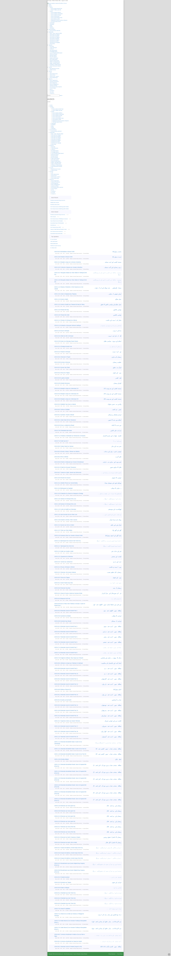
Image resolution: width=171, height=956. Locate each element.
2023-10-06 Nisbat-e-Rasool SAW (63, 256)
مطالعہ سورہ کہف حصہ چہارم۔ (111, 631)
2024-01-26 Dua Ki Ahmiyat (61, 330)
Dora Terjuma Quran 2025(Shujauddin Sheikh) (59, 206)
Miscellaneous (53, 225)
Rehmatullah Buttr (54, 243)
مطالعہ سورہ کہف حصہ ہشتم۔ (112, 652)
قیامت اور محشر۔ (116, 556)
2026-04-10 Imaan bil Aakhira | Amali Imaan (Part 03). (68, 858)
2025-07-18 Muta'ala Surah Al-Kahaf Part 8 (65, 652)
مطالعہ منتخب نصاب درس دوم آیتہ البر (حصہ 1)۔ (106, 765)
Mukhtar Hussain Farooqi (55, 245)
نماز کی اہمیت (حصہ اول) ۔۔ (112, 499)
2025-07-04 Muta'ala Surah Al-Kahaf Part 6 (65, 642)
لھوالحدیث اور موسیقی (114, 509)
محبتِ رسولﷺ (117, 251)
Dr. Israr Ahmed (53, 239)
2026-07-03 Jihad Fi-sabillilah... (62, 908)
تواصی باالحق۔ (117, 309)
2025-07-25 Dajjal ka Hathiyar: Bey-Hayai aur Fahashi (68, 658)
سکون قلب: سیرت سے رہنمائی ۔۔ (111, 472)
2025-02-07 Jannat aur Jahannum (63, 561)
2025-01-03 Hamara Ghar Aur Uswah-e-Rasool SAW (68, 535)
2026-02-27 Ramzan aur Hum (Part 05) (64, 826)
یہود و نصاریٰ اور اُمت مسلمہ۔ (112, 267)
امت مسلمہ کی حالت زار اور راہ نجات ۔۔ (107, 935)
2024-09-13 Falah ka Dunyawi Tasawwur (65, 467)
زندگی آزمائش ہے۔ (115, 346)
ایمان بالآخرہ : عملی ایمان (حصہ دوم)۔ (108, 853)
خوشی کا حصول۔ (116, 478)
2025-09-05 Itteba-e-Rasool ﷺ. (62, 689)
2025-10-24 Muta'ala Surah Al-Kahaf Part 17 (66, 726)
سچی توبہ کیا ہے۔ (115, 583)
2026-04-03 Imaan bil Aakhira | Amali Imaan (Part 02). (68, 853)
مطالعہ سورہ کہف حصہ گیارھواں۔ (111, 679)
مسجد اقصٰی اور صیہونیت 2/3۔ (112, 393)
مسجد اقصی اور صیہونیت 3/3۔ (112, 399)
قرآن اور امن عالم (116, 525)
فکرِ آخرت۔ (118, 456)
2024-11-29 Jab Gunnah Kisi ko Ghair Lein (65, 514)
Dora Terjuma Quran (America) (56, 231)
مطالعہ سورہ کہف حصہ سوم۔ (112, 626)
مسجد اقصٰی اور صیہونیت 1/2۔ (112, 388)
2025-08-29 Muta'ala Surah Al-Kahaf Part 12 (66, 684)
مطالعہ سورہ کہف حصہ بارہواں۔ (111, 684)
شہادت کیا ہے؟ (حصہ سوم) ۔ (112, 903)
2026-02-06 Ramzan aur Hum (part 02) (64, 811)
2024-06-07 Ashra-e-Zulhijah (62, 409)
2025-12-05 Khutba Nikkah (61, 759)
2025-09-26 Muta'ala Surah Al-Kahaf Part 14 (66, 705)
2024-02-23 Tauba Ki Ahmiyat (62, 351)
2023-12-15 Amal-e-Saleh (61, 299)
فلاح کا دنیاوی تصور (115, 467)
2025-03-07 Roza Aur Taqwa (62, 577)
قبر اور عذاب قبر (116, 551)
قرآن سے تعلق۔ (116, 367)
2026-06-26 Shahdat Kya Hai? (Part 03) (65, 903)
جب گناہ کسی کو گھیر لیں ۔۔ (111, 514)
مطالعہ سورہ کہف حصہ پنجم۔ (112, 637)
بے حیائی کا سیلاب (116, 488)
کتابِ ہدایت (117, 887)
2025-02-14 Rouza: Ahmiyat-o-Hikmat (64, 567)
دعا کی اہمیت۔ (116, 330)
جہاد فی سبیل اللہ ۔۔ (114, 908)
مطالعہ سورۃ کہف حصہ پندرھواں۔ (111, 710)
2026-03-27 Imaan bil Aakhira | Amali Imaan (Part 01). (68, 847)
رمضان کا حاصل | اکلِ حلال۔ (113, 842)
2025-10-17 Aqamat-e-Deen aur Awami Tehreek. (67, 721)
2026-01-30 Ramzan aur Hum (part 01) (64, 805)
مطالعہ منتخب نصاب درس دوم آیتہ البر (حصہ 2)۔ (106, 772)
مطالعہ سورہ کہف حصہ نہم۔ (112, 668)
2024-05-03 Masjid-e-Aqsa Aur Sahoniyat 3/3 (66, 399)
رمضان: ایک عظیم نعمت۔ (113, 572)
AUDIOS (48, 101)
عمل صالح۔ (118, 299)
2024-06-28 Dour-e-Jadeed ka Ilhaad (64, 425)
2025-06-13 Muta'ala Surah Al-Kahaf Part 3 (65, 626)
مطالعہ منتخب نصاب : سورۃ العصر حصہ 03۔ (108, 754)
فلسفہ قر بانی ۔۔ (115, 877)
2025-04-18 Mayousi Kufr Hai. (62, 598)
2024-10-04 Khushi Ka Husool (62, 477)
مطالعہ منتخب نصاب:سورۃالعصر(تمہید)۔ (108, 742)
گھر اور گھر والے (116, 530)
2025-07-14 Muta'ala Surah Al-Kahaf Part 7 (65, 647)
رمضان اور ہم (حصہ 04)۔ (113, 821)
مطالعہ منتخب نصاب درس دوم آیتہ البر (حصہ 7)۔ (106, 799)
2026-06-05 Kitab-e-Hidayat (61, 887)
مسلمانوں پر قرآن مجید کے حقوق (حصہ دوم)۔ (106, 871)
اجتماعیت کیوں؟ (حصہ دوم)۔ (112, 546)
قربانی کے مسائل (116, 621)
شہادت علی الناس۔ (115, 430)
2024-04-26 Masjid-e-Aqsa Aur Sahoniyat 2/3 (66, 393)
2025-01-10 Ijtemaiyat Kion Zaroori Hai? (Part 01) (67, 540)
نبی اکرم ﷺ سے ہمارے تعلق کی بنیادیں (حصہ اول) (106, 921)
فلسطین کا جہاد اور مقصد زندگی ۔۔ (109, 493)
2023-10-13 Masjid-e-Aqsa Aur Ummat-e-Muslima (67, 262)
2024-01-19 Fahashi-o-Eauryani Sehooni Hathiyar (67, 325)
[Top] (169, 954)
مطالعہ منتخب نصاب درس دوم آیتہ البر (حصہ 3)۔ (106, 779)
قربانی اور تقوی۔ (116, 882)
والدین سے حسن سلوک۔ (114, 404)
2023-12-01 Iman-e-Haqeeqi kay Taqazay (65, 294)
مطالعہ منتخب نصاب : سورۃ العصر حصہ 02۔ (108, 749)
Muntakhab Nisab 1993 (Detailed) (57, 223)
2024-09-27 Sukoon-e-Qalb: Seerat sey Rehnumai (67, 472)
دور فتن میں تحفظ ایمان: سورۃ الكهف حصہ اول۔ (106, 604)
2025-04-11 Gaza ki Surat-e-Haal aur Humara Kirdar (68, 593)
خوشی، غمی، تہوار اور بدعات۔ (112, 451)
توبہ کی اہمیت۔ (116, 351)
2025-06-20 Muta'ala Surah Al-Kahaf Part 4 (65, 631)
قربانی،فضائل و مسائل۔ (114, 414)
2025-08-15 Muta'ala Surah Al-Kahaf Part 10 (66, 673)
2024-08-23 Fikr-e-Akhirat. (61, 456)
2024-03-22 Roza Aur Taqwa (62, 372)
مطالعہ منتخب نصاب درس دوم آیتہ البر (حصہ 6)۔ (106, 793)
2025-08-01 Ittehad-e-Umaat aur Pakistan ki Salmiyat (68, 663)
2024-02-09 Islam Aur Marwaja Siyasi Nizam (66, 341)
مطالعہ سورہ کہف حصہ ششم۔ (111, 642)
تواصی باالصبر (117, 315)
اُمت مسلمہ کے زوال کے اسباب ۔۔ (110, 941)
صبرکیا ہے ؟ (117, 441)
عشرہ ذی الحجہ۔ (116, 409)
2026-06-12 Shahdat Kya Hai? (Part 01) (65, 893)
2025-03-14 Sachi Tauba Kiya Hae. (63, 582)
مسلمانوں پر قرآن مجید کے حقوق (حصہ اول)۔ (106, 864)
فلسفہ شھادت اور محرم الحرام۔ (111, 435)
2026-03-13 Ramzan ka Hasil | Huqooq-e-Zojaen (67, 837)
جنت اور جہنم (117, 562)
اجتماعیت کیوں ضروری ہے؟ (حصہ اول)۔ (108, 541)
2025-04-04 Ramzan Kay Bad (62, 588)
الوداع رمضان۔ (117, 383)
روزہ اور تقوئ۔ (116, 577)
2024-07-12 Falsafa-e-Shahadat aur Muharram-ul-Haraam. (70, 435)
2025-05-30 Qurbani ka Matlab (62, 616)
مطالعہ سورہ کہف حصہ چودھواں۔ (111, 705)
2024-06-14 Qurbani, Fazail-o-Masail (64, 414)
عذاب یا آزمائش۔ (116, 700)
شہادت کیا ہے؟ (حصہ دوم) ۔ (112, 898)
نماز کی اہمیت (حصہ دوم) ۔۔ (112, 504)
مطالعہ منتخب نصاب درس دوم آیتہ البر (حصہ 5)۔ (106, 786)
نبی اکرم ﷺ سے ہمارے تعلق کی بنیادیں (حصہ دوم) (106, 928)
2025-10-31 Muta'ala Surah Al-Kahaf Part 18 (66, 731)
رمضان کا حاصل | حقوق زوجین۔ (112, 837)
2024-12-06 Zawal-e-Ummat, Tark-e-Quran (65, 519)
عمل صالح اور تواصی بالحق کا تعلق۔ (110, 304)
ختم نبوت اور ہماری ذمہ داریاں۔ (111, 462)
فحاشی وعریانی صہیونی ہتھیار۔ (110, 325)
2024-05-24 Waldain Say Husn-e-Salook (65, 404)
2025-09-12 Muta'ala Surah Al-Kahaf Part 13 (66, 694)
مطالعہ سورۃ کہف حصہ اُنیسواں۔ (111, 736)
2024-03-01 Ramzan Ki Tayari (62, 357)
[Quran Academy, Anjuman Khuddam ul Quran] (57, 3)
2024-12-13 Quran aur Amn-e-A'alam (64, 525)
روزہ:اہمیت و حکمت (115, 567)
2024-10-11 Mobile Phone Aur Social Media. (66, 483)
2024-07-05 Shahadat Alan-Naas (63, 430)
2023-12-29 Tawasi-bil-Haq (61, 309)
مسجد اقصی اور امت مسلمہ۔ (112, 262)
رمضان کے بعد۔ (116, 588)
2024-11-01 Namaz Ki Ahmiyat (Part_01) (65, 498)
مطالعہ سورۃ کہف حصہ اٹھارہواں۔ (110, 731)
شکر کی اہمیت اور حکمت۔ (113, 320)
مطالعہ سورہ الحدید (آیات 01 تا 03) (110, 946)
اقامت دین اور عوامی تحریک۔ (112, 721)
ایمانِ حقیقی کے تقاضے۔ (114, 294)
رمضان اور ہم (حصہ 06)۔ (113, 832)
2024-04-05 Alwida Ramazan (62, 383)
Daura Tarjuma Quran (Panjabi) (56, 220)
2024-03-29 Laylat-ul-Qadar (61, 378)
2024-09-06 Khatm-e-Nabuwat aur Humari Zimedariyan (69, 462)
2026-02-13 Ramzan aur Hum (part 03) (64, 816)
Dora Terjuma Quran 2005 (55, 227)
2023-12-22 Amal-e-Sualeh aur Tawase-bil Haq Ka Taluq (69, 304)
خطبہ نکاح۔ (118, 759)
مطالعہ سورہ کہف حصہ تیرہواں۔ (111, 694)
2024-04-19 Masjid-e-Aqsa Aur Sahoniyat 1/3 (66, 388)
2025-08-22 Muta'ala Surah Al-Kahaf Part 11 (66, 679)
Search (61, 95)
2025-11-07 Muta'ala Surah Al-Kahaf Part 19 (66, 736)
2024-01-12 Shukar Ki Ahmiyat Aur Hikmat (65, 320)
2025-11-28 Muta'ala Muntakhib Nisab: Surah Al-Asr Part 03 (70, 754)
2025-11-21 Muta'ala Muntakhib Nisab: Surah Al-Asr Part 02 (70, 748)
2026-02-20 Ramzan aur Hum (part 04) (64, 821)
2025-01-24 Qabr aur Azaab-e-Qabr (63, 551)
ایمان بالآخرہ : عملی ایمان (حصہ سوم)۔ (108, 858)
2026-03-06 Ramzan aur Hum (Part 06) (64, 832)
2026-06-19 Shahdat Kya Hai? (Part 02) (65, 898)
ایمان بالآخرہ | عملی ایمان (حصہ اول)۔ (108, 847)
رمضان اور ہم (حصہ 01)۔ (113, 805)
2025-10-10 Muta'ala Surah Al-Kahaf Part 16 (66, 715)
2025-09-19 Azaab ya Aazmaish (62, 700)
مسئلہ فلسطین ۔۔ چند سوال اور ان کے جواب (108, 288)
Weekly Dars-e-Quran (54, 202)
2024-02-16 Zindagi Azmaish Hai (63, 346)
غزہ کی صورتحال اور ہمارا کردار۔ (111, 593)
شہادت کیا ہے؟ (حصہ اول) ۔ (112, 893)
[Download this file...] (50, 252)
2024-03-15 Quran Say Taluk (62, 367)
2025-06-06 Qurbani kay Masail (62, 621)
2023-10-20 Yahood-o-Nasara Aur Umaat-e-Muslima (68, 267)
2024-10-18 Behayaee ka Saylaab (63, 488)
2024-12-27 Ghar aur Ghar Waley (63, 530)
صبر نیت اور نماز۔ (116, 446)
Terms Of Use (119, 954)
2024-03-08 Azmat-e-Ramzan (62, 362)
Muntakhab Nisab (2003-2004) (56, 233)
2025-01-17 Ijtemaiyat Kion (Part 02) (64, 546)
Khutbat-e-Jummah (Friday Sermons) (57, 200)
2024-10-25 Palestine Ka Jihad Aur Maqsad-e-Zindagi (68, 493)
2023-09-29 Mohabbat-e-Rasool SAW (64, 251)
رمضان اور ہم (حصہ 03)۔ (113, 816)
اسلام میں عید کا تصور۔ (114, 420)
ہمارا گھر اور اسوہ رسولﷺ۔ (113, 535)
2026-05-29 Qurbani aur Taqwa (62, 882)
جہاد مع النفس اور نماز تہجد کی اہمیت (109, 914)
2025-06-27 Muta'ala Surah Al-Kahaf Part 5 (65, 637)
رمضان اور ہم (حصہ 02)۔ (113, 811)
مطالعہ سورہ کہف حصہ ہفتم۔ (112, 647)
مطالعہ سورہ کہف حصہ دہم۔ (112, 673)
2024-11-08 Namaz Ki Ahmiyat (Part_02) (65, 504)
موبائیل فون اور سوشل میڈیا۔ (112, 483)
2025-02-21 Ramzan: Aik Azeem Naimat (65, 572)
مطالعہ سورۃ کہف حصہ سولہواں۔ (111, 715)
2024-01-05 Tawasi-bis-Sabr (61, 315)
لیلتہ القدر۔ (118, 378)
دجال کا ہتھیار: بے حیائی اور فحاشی (111, 658)
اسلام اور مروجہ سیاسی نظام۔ (112, 341)
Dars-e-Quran (53, 216)
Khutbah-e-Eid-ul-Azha (54, 204)
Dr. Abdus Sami (53, 247)
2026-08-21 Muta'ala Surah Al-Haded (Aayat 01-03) (68, 946)
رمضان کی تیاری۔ (116, 357)
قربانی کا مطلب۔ (116, 616)
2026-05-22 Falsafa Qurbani (61, 877)
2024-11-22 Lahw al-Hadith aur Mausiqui (65, 509)
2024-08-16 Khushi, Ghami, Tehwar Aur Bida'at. (67, 451)
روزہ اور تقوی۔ (116, 372)
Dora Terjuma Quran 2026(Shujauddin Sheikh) (59, 208)
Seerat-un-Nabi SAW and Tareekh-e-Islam (58, 229)
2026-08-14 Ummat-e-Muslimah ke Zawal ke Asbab (68, 941)
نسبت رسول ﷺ (116, 257)
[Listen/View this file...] (52, 252)
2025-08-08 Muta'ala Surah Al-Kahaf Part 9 (65, 668)
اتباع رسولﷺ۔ (117, 689)
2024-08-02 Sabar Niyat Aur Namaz (63, 446)
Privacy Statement (112, 954)
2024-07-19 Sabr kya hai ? (61, 441)
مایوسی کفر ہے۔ (116, 598)
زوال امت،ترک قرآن (115, 520)
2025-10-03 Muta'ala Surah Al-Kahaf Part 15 (66, 710)
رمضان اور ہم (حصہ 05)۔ (113, 826)
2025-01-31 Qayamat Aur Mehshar (63, 556)
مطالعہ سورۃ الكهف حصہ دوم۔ (112, 610)
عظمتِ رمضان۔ (116, 362)
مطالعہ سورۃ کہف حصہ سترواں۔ (111, 726)
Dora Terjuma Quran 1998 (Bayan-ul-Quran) (59, 218)
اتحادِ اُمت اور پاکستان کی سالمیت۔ (111, 663)
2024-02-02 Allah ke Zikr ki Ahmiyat (63, 336)
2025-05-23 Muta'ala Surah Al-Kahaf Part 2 (65, 610)
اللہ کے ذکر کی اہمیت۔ (114, 336)
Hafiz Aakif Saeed (53, 241)
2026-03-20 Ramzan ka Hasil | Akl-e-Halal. (65, 842)
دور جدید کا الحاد (116, 425)
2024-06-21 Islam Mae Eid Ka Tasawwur (65, 420)
